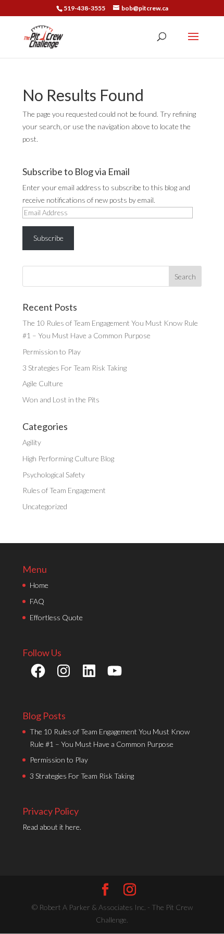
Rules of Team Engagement (64, 490)
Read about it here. (51, 826)
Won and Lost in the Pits (60, 399)
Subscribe (48, 237)
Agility (31, 442)
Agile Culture (42, 383)
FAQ (37, 601)
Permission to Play (51, 351)
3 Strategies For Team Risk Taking (74, 367)
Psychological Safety (53, 474)
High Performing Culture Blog (68, 458)
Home (39, 585)
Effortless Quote (56, 617)
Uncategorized (44, 506)
